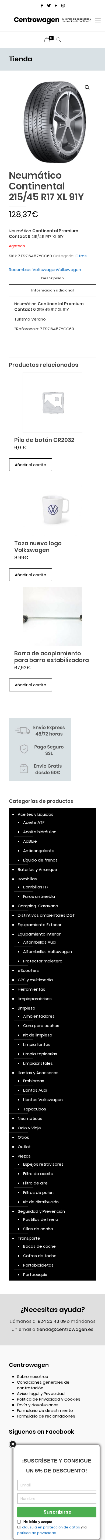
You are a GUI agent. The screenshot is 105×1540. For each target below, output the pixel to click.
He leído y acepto (37, 1522)
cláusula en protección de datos (51, 1527)
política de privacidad (36, 1532)
